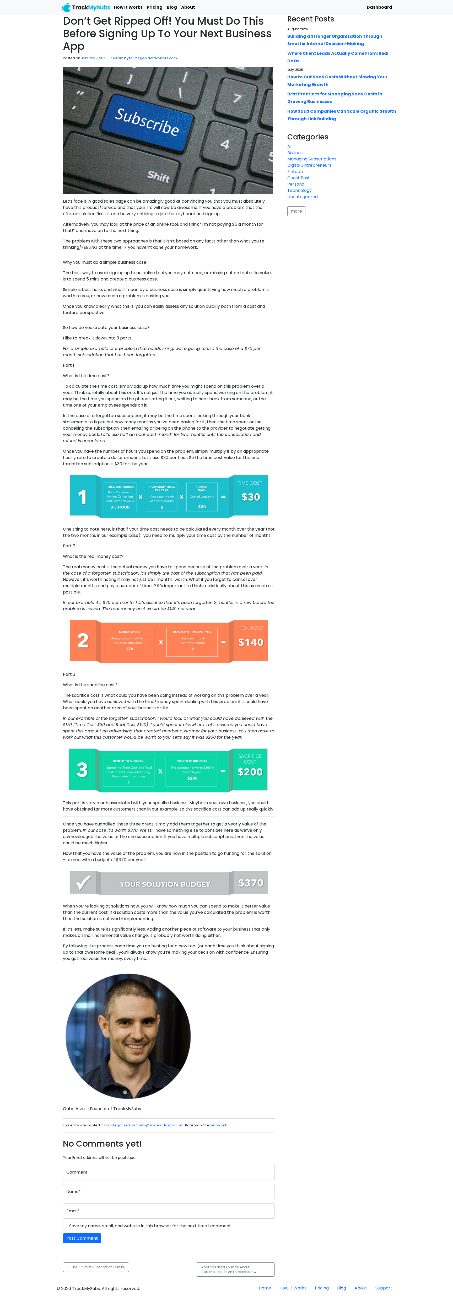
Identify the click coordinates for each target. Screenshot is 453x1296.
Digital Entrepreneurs (309, 165)
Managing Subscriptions (311, 159)
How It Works (128, 7)
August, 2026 (297, 29)
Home (265, 1288)
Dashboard (379, 7)
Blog (172, 7)
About (188, 7)
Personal (296, 184)
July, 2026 (295, 69)
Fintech (295, 172)
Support (383, 1288)
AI (289, 146)
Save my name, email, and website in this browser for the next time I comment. (150, 1226)
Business (296, 153)
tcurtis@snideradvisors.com (153, 58)
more (296, 211)
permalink (218, 1125)
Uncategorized (117, 1125)
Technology (299, 190)
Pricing (155, 7)
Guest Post (298, 178)
